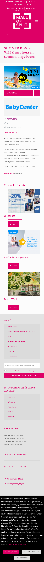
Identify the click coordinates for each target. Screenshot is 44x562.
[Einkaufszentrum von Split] (22, 21)
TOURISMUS (12, 346)
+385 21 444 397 (13, 2)
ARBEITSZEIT (12, 356)
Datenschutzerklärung (17, 544)
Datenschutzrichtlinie (14, 479)
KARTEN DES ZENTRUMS (17, 341)
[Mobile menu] (37, 21)
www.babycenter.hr (14, 127)
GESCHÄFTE (12, 327)
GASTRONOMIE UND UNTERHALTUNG (21, 332)
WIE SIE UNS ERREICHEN (16, 454)
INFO (9, 336)
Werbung (20, 8)
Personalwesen (18, 4)
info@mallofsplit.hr (30, 2)
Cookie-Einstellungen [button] (31, 552)
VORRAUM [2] (12, 119)
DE (27, 4)
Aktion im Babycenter (16, 258)
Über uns (10, 8)
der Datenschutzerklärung (24, 371)
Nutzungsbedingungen (15, 484)
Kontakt (25, 11)
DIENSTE (11, 351)
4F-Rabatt (9, 216)
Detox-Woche (11, 299)
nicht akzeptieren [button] (22, 558)
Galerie (18, 11)
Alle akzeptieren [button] (11, 552)
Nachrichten (31, 8)
